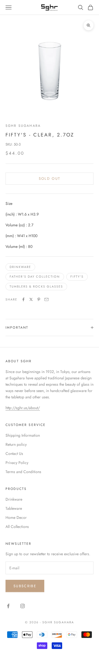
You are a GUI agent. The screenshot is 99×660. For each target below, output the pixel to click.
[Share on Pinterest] (39, 299)
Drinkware (20, 267)
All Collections (17, 526)
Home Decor (16, 517)
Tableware (14, 508)
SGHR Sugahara (23, 125)
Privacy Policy (17, 462)
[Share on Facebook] (23, 299)
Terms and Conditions (23, 471)
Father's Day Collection (35, 276)
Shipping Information (23, 435)
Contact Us (14, 453)
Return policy (16, 444)
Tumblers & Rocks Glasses (36, 286)
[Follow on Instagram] (22, 606)
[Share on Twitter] (31, 299)
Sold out (50, 178)
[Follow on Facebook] (8, 606)
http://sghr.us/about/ (23, 408)
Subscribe (24, 586)
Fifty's (77, 276)
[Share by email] (46, 299)
